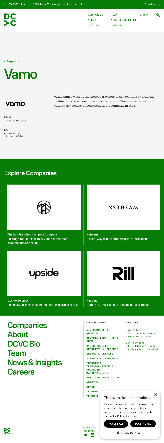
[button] (130, 432)
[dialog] (130, 414)
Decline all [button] (143, 423)
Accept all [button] (116, 423)
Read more (131, 416)
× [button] (155, 394)
